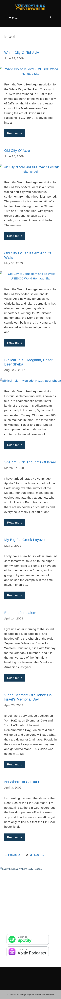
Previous (12, 854)
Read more (14, 133)
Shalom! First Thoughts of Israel (30, 462)
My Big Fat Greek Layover (25, 540)
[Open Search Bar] (50, 17)
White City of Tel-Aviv (21, 53)
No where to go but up (23, 782)
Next (39, 854)
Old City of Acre (17, 150)
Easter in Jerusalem (20, 613)
